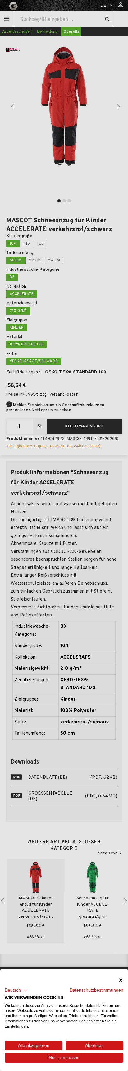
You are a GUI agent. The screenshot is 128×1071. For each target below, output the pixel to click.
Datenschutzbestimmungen (96, 990)
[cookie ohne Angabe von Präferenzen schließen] (120, 980)
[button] (16, 990)
